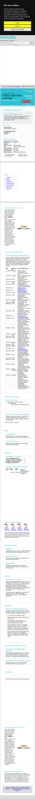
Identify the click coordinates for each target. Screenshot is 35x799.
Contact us (7, 788)
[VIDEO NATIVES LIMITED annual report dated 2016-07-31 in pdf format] (27, 525)
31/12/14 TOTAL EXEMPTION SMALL (23, 316)
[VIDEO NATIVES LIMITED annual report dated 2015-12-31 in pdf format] (20, 525)
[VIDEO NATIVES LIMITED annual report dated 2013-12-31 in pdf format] (7, 525)
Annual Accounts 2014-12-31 (13, 529)
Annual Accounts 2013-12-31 (7, 529)
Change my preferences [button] (17, 29)
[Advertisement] (17, 65)
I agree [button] (17, 22)
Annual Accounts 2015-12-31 (20, 529)
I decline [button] (17, 26)
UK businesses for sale (16, 788)
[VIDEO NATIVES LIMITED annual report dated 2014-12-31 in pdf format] (14, 525)
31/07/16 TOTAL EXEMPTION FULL (22, 288)
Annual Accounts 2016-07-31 (26, 529)
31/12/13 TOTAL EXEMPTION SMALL (23, 349)
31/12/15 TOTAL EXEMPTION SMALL (23, 291)
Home (3, 86)
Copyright (8, 787)
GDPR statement (25, 787)
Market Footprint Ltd (16, 787)
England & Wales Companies (14, 86)
